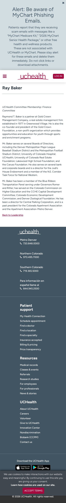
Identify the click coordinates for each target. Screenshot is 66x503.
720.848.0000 (31, 243)
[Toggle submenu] (4, 76)
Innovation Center (30, 427)
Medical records (29, 365)
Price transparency (30, 349)
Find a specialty (28, 335)
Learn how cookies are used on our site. (33, 485)
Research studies (29, 379)
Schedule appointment (32, 320)
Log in (58, 76)
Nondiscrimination (30, 432)
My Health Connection (32, 316)
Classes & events (29, 369)
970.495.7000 (31, 257)
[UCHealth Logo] (29, 231)
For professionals (29, 388)
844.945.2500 (31, 288)
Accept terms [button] (33, 490)
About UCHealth (29, 408)
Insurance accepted (31, 340)
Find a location (28, 330)
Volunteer (25, 418)
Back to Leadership (12, 215)
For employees (28, 383)
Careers (24, 413)
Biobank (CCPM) (29, 437)
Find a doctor (27, 325)
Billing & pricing (28, 344)
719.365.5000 (30, 270)
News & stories (28, 393)
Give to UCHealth (29, 423)
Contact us (26, 442)
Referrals (25, 374)
